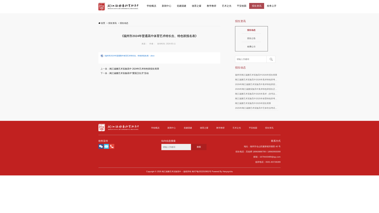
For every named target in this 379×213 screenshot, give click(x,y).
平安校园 (241, 6)
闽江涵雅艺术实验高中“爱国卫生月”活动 (129, 73)
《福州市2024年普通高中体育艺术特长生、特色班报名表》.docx (128, 56)
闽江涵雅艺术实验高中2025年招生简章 (253, 103)
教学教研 (211, 6)
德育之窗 (196, 6)
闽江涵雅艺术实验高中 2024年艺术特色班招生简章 (134, 68)
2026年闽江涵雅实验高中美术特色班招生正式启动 (258, 89)
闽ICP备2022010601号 (201, 171)
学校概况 (151, 6)
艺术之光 (226, 6)
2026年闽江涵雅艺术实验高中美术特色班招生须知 (258, 84)
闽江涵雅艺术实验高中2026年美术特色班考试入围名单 (260, 79)
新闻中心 (166, 6)
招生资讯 (256, 6)
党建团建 (181, 6)
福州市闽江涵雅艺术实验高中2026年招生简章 (256, 75)
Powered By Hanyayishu (222, 171)
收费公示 (251, 46)
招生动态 (124, 23)
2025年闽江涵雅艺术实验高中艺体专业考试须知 (257, 108)
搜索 (199, 147)
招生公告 (251, 38)
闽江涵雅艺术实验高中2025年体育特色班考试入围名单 (260, 98)
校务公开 (271, 6)
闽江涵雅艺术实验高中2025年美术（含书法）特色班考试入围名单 (265, 94)
